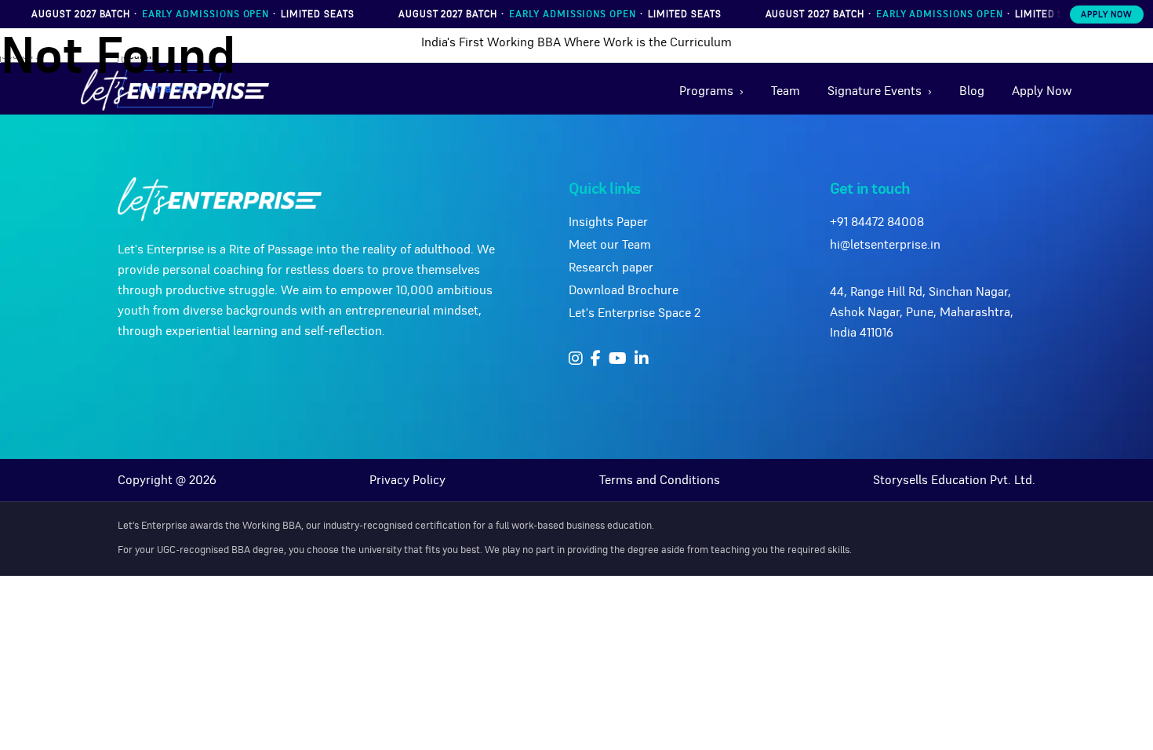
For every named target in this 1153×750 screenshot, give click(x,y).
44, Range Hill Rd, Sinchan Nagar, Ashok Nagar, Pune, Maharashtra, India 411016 (921, 312)
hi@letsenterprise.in (885, 244)
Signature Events (874, 91)
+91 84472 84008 (877, 222)
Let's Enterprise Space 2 (634, 313)
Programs (706, 91)
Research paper (611, 267)
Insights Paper (608, 222)
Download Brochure (623, 290)
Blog (971, 91)
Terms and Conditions (659, 480)
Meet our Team (610, 244)
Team (785, 91)
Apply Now (1107, 14)
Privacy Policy (407, 480)
